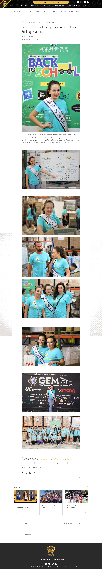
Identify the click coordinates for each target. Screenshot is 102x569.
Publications (38, 11)
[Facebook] (78, 2)
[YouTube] (85, 2)
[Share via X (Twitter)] (26, 473)
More (77, 11)
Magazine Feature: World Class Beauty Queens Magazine (23, 507)
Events (31, 11)
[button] (86, 11)
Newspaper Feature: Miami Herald (49, 507)
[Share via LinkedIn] (30, 473)
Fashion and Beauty (57, 11)
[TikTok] (88, 2)
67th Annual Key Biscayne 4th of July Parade (76, 507)
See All (86, 487)
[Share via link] (34, 473)
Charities (49, 463)
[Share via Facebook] (22, 473)
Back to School (72, 463)
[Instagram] (81, 2)
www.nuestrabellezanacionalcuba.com (58, 566)
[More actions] (79, 22)
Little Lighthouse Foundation (60, 463)
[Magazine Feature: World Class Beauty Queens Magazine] (25, 496)
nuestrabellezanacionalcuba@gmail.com (73, 566)
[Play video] (51, 432)
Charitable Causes (69, 11)
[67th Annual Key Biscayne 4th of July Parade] (76, 496)
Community (46, 11)
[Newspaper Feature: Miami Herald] (51, 496)
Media (31, 463)
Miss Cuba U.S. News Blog (20, 11)
